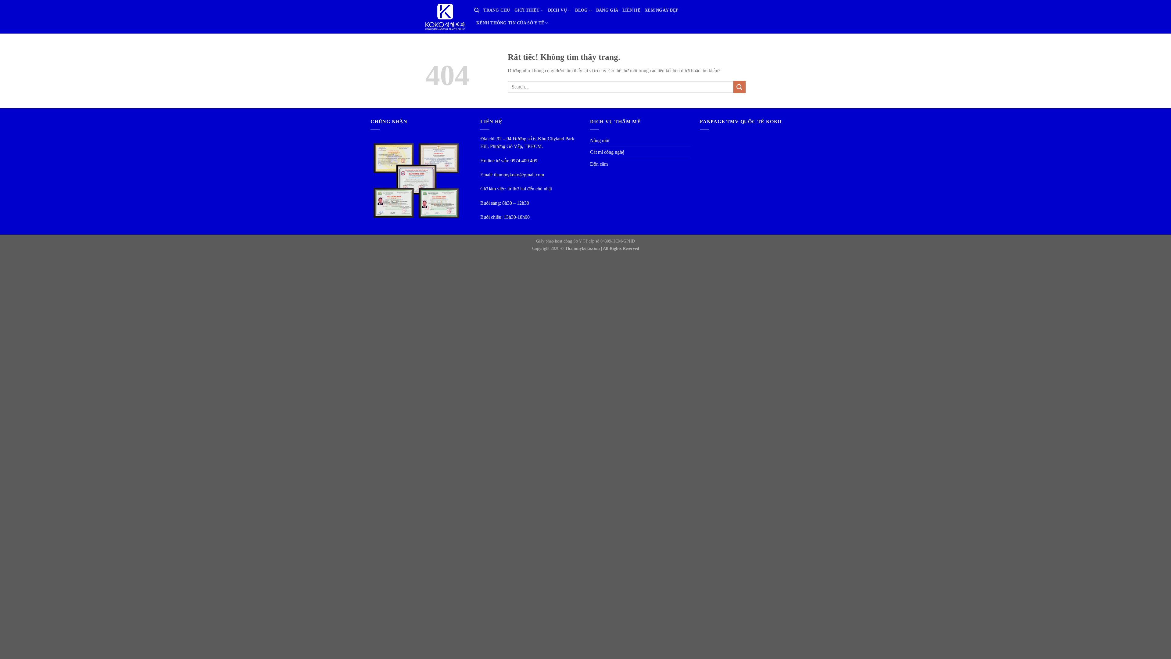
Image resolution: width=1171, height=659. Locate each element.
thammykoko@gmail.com (519, 174)
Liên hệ (631, 10)
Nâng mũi (599, 140)
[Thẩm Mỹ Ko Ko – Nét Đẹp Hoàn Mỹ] (445, 16)
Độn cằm (599, 164)
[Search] (476, 10)
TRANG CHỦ (496, 10)
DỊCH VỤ (557, 10)
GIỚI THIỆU (527, 10)
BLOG (581, 10)
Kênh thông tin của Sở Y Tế (510, 23)
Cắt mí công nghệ (607, 152)
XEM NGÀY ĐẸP (662, 10)
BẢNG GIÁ (607, 10)
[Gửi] (739, 87)
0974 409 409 (523, 160)
